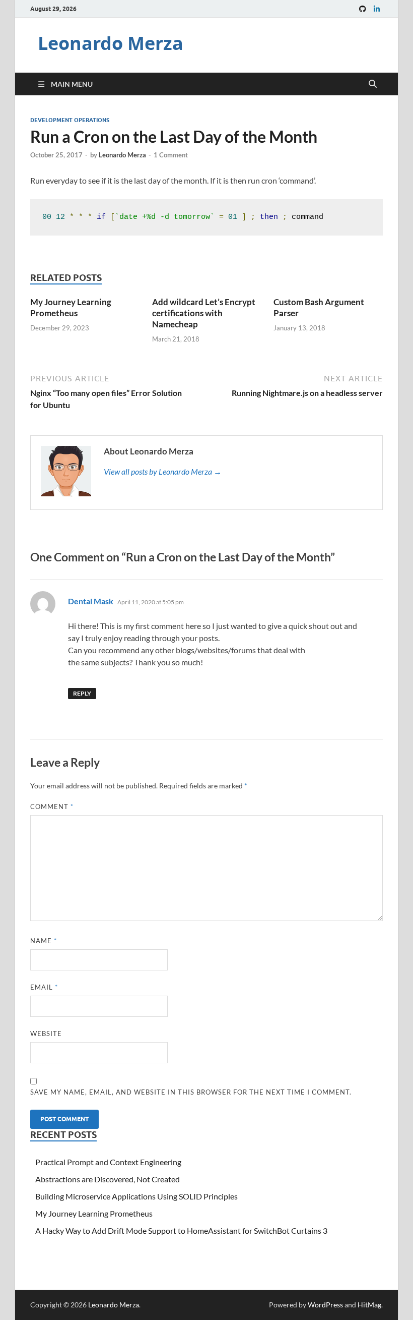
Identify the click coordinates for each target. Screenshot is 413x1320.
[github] (363, 9)
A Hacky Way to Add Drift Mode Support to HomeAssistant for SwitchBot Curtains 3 (181, 1230)
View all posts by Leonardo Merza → (163, 471)
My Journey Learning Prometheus (70, 307)
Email (44, 987)
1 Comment (171, 155)
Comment (52, 806)
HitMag (369, 1304)
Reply (82, 693)
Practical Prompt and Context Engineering (108, 1162)
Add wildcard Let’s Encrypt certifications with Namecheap (203, 313)
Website (46, 1033)
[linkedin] (377, 9)
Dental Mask (90, 601)
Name (43, 941)
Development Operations (69, 120)
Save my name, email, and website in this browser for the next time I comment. (191, 1092)
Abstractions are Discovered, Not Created (107, 1179)
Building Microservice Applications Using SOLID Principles (136, 1196)
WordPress (325, 1304)
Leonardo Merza (110, 43)
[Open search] (372, 84)
